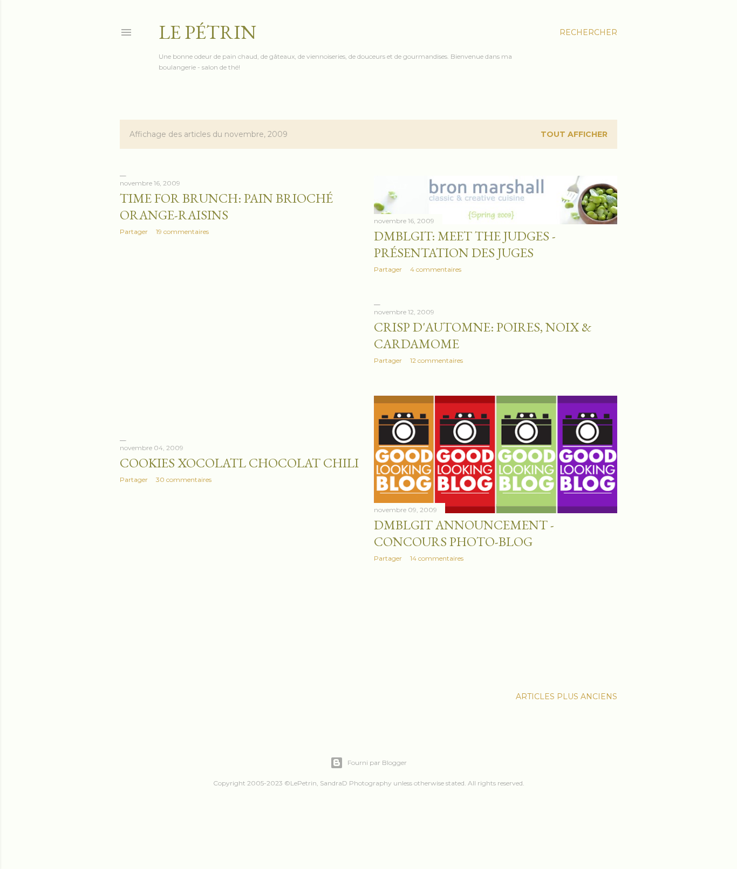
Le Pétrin (207, 32)
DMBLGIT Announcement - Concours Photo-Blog (464, 533)
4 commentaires (435, 269)
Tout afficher (574, 134)
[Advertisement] (241, 338)
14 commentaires (436, 558)
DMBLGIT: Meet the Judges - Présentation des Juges (465, 244)
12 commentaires (436, 360)
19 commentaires (182, 231)
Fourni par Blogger (377, 762)
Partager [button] (134, 231)
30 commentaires (183, 479)
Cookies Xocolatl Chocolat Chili (239, 462)
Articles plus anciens (566, 696)
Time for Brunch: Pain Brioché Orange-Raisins (226, 206)
